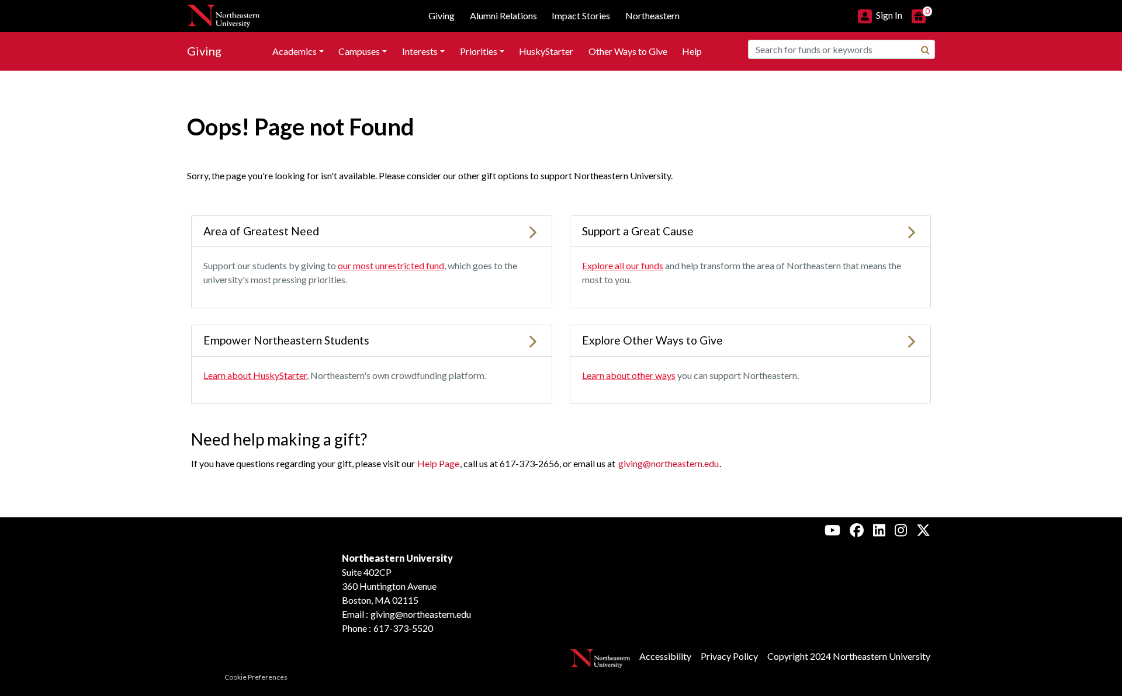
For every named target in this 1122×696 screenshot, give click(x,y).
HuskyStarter (546, 51)
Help (692, 51)
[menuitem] (298, 51)
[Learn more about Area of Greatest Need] (533, 231)
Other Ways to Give (627, 51)
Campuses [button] (359, 51)
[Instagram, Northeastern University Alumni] (901, 529)
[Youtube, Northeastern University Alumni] (832, 529)
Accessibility (665, 656)
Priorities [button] (478, 51)
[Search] (925, 49)
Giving (204, 51)
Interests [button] (420, 51)
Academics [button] (294, 51)
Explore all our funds (622, 265)
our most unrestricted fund (391, 265)
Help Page (438, 463)
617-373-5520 (403, 628)
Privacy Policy (729, 656)
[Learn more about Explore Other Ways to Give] (912, 340)
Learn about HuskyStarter (255, 375)
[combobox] (841, 49)
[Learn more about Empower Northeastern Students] (533, 340)
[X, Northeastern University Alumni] (923, 529)
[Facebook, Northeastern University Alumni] (856, 529)
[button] (880, 14)
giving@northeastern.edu (668, 463)
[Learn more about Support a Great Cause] (912, 231)
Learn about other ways (629, 375)
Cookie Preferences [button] (256, 677)
